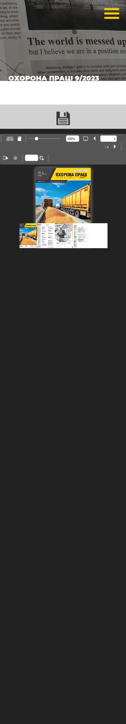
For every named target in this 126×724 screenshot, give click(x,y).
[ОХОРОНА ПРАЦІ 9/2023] (63, 118)
